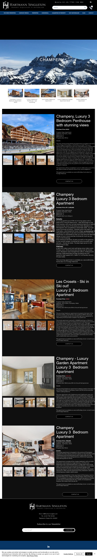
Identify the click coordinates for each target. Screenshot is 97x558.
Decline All (79, 554)
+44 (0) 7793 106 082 (49, 516)
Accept (89, 554)
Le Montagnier (88, 231)
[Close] (95, 553)
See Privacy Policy (32, 556)
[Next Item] (51, 134)
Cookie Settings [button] (68, 554)
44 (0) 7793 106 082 (73, 2)
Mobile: (59, 2)
